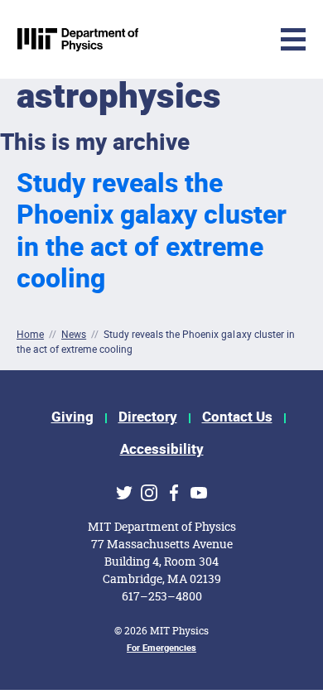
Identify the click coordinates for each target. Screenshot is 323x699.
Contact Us (237, 417)
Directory (147, 417)
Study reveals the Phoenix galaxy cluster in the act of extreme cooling (152, 231)
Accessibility (162, 449)
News (73, 334)
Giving (72, 417)
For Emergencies (161, 648)
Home (30, 334)
